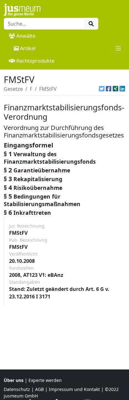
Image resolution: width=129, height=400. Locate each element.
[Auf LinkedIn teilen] (122, 89)
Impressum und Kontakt (74, 389)
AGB (39, 389)
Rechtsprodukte (35, 60)
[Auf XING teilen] (115, 89)
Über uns (13, 380)
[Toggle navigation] (118, 48)
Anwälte (25, 35)
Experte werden (45, 380)
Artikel (27, 48)
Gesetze (13, 88)
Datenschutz (17, 389)
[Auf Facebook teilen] (108, 89)
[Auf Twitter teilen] (102, 89)
